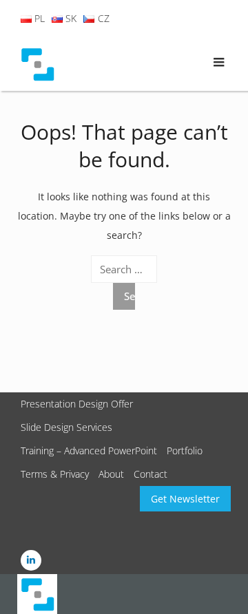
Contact (150, 473)
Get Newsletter (185, 498)
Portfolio (185, 450)
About (111, 473)
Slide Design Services (66, 427)
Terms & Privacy (55, 473)
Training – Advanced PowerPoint (89, 450)
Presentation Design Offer (77, 403)
